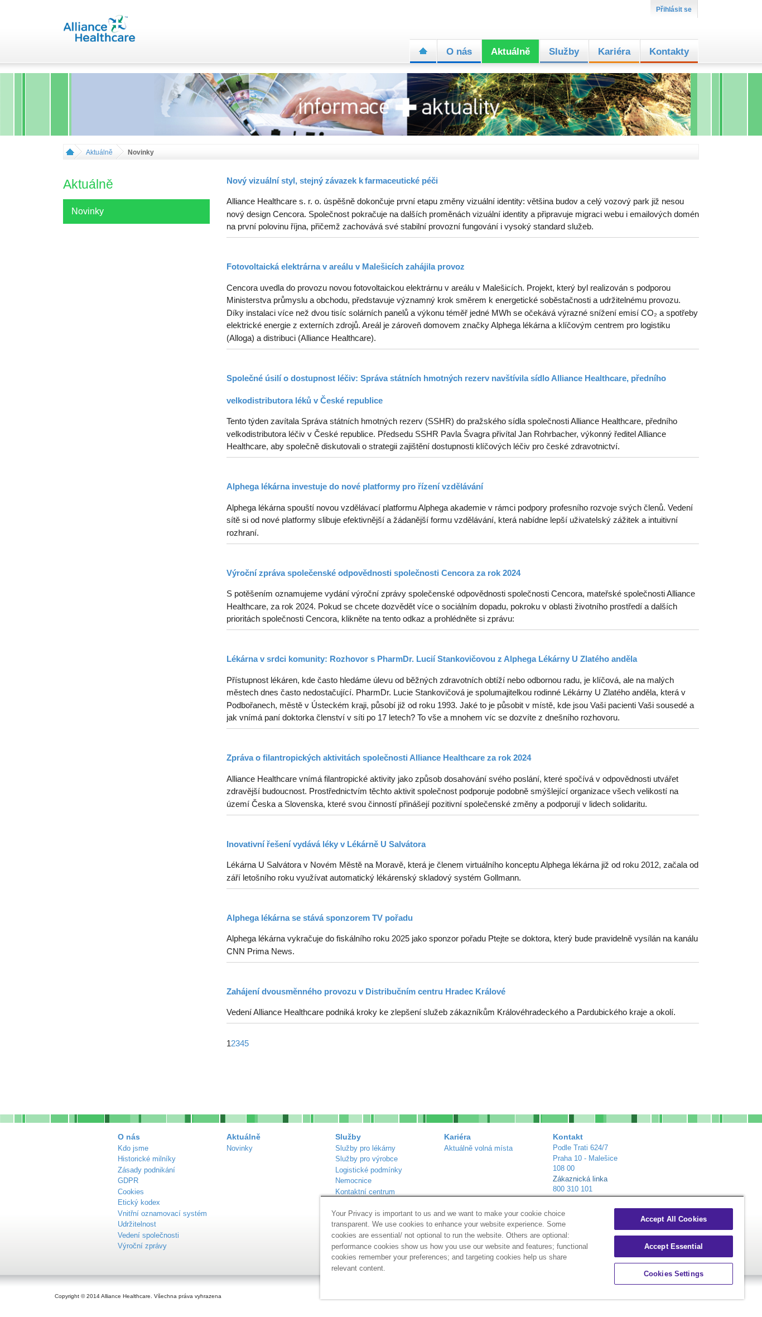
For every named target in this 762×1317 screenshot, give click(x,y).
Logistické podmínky (368, 1170)
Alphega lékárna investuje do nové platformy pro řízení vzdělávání (354, 486)
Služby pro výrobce (366, 1159)
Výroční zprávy (142, 1246)
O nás (459, 51)
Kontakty (669, 51)
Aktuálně (510, 51)
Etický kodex (139, 1202)
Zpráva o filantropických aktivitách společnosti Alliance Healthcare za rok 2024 (378, 757)
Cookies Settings (673, 1274)
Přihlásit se (674, 9)
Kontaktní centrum (365, 1192)
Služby (564, 51)
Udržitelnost (137, 1224)
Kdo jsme (133, 1148)
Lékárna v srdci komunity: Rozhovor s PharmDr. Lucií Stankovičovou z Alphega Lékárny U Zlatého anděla (431, 659)
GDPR (128, 1180)
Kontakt (568, 1136)
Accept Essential (673, 1246)
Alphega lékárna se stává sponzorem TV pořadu (319, 917)
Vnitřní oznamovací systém (162, 1213)
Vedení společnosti (148, 1235)
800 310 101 (572, 1189)
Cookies (131, 1192)
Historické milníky (147, 1159)
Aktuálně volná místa (478, 1148)
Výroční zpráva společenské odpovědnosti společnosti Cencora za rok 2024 (373, 573)
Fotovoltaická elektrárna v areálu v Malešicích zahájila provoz (345, 266)
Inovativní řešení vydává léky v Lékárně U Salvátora (326, 844)
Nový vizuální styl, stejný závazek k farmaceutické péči (332, 180)
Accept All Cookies (673, 1219)
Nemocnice (353, 1180)
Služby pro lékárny (365, 1148)
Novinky (239, 1148)
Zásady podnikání (146, 1170)
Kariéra (614, 51)
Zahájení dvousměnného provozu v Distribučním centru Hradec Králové (365, 991)
